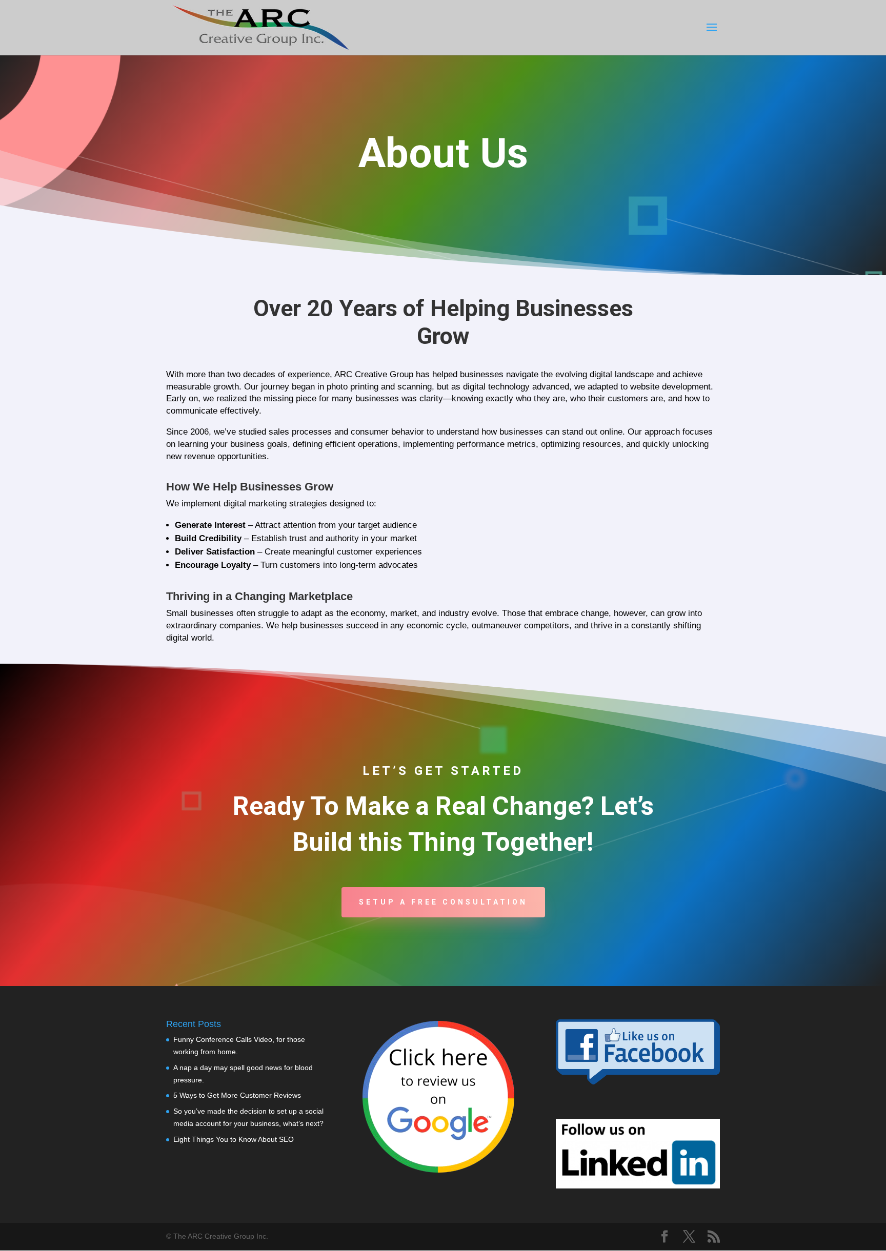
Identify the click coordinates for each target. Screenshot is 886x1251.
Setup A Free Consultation (443, 902)
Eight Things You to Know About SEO (233, 1139)
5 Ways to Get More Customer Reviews (237, 1095)
